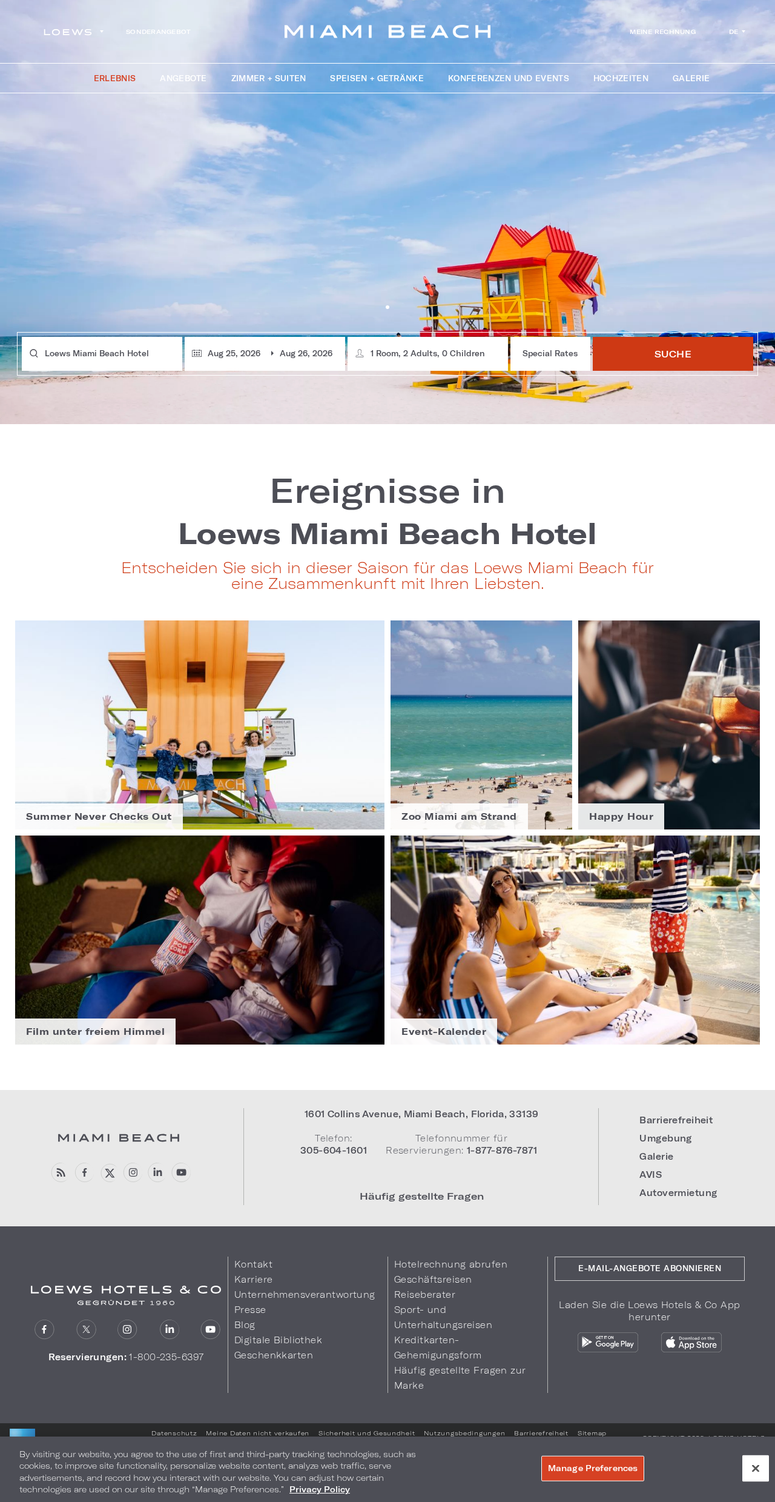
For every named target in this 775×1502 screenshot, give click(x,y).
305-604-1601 (333, 1150)
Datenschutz (174, 1433)
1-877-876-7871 (502, 1150)
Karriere (253, 1279)
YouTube (181, 1173)
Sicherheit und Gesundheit (366, 1433)
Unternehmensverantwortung (304, 1294)
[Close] (755, 1468)
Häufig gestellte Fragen (422, 1195)
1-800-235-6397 (166, 1357)
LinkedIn (157, 1173)
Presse (250, 1309)
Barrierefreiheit (676, 1120)
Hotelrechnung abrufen (450, 1264)
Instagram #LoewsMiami (132, 1173)
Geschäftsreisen (433, 1279)
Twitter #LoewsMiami (108, 1173)
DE (734, 31)
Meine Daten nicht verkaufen (257, 1433)
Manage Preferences (593, 1468)
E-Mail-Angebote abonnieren (649, 1268)
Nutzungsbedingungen (464, 1433)
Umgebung (665, 1138)
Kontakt (253, 1264)
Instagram (127, 1330)
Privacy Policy (319, 1489)
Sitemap (592, 1433)
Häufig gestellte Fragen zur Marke (460, 1378)
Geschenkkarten (273, 1355)
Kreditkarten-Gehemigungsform (437, 1347)
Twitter (86, 1330)
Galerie (656, 1156)
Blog (60, 1173)
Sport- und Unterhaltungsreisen (443, 1317)
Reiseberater (424, 1294)
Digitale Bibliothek (278, 1340)
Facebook (84, 1173)
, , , (422, 1114)
